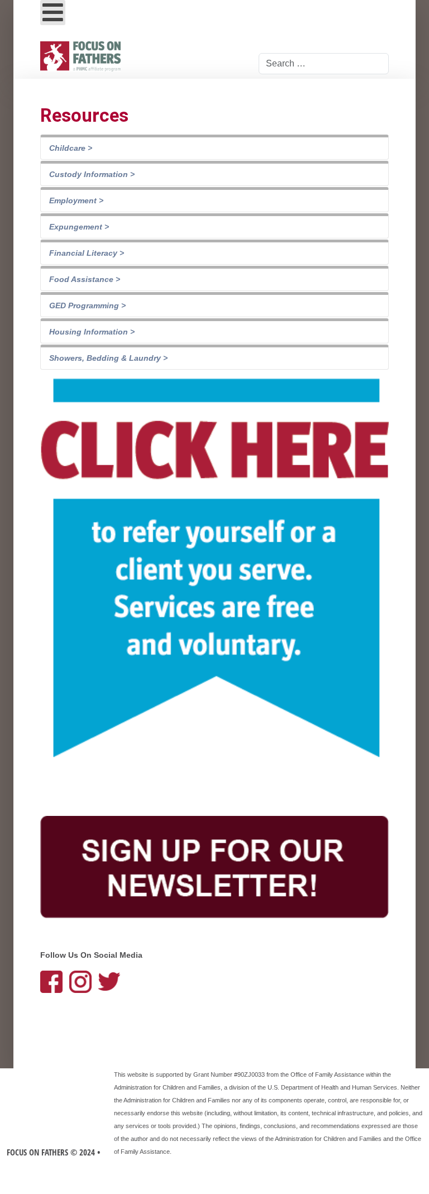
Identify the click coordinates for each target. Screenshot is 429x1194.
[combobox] (324, 63)
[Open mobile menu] (52, 12)
